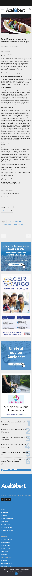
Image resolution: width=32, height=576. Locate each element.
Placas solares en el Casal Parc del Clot (13, 445)
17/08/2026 (6, 424)
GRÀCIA (3, 509)
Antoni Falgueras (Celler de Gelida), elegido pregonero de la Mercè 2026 (14, 460)
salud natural (19, 224)
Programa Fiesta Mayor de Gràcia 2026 (13, 429)
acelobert (16, 46)
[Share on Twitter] (9, 207)
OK (16, 573)
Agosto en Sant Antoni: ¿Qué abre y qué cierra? (15, 452)
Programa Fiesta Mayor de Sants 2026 (13, 422)
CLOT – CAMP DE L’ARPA (6, 527)
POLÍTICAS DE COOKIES (6, 566)
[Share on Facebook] (6, 207)
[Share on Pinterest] (13, 207)
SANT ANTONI (4, 512)
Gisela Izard (7, 224)
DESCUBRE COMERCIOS (6, 539)
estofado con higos (14, 221)
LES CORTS (4, 515)
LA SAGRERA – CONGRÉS (7, 530)
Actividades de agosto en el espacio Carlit (14, 437)
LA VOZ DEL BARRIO (5, 545)
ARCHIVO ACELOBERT (6, 548)
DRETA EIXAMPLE (5, 521)
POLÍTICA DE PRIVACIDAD (7, 563)
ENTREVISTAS (4, 551)
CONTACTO (3, 554)
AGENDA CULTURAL (5, 542)
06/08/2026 (6, 447)
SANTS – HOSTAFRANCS (7, 518)
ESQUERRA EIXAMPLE (6, 524)
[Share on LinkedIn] (11, 207)
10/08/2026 (6, 432)
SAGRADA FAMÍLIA (5, 507)
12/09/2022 (6, 46)
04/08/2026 (6, 464)
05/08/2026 (6, 454)
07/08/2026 (6, 439)
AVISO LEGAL (4, 560)
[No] (30, 571)
